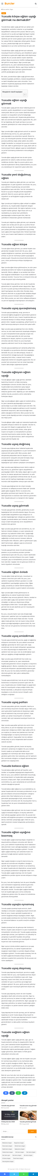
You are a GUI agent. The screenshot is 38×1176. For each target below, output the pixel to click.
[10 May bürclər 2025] (9, 1115)
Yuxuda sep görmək (8, 1106)
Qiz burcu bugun (19, 1152)
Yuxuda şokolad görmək (28, 1122)
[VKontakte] (12, 1093)
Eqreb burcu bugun (7, 1149)
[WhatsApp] (18, 1093)
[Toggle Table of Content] (24, 94)
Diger (11, 9)
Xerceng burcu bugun (7, 1161)
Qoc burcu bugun (30, 1152)
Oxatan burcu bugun (7, 1152)
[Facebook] (6, 1093)
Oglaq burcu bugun (19, 1149)
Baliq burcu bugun (7, 1142)
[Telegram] (24, 1093)
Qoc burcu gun (6, 1155)
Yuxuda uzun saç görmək (28, 1106)
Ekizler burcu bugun (20, 1146)
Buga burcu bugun (19, 1142)
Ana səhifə (5, 9)
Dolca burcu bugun (7, 1146)
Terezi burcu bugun (18, 1158)
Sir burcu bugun (6, 1158)
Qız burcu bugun (28, 1155)
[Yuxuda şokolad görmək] (28, 1115)
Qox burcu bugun (17, 1155)
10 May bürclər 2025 (8, 1122)
